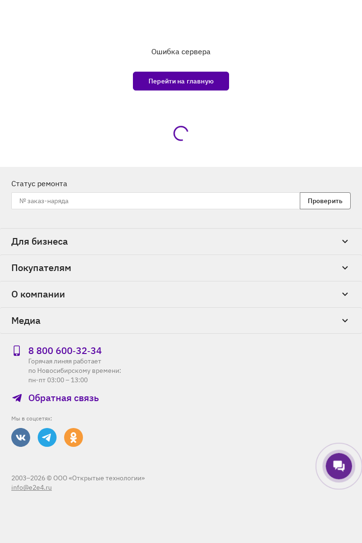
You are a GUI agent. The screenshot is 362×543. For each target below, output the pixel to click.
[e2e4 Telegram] (47, 437)
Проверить (325, 201)
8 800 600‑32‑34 (65, 350)
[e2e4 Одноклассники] (73, 437)
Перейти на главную (181, 81)
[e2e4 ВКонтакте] (20, 437)
